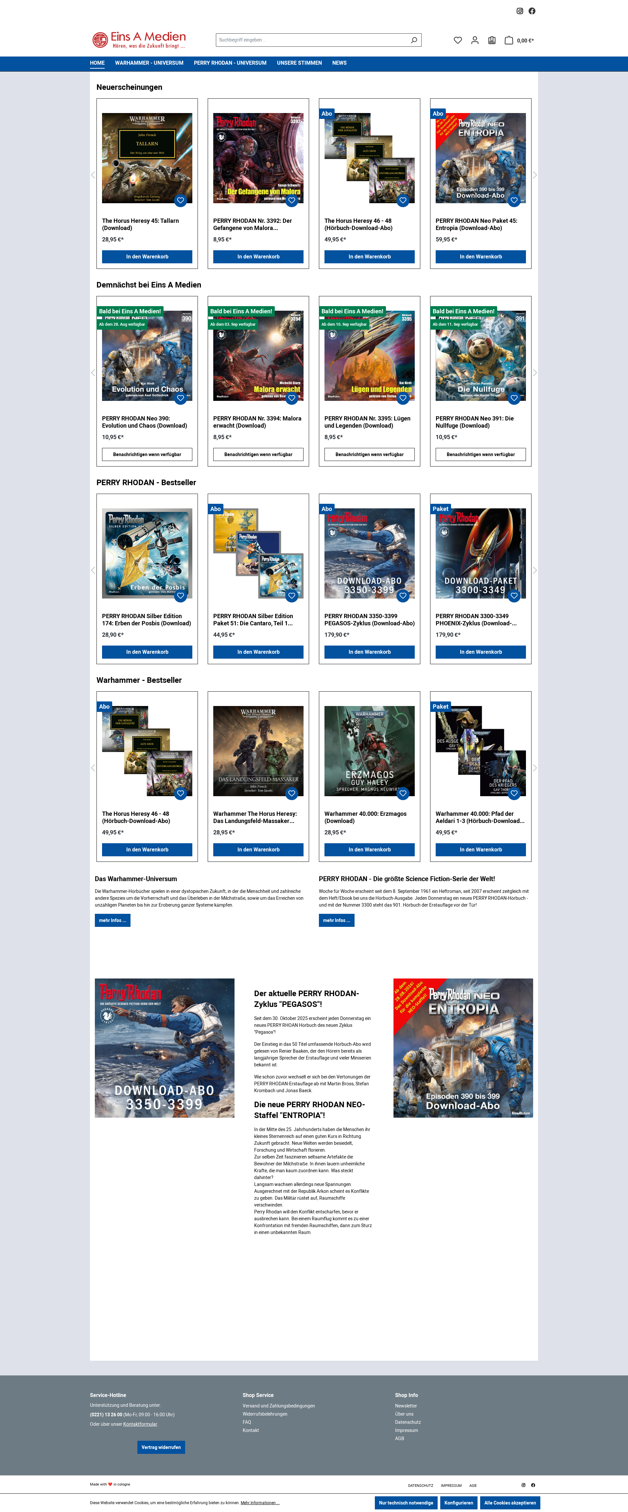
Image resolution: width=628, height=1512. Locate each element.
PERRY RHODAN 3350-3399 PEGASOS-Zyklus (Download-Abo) (369, 620)
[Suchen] (414, 40)
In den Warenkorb (147, 257)
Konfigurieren (459, 1502)
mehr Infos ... (112, 920)
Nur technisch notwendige (406, 1502)
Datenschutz (408, 1422)
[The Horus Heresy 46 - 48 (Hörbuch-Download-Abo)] (369, 158)
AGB (399, 1438)
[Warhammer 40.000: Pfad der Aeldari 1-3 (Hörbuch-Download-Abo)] (481, 751)
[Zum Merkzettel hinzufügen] (180, 200)
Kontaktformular (140, 1424)
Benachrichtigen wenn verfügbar (147, 454)
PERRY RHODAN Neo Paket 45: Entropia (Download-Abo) (476, 224)
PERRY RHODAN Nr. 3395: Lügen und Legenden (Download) (256, 422)
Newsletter (406, 1405)
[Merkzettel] (457, 40)
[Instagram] (520, 9)
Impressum (406, 1430)
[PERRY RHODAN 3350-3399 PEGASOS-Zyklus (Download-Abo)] (369, 553)
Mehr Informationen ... (260, 1503)
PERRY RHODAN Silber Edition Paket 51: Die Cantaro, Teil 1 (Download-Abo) (253, 620)
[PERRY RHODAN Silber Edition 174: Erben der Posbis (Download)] (147, 553)
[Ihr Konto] (474, 40)
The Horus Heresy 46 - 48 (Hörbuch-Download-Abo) (358, 224)
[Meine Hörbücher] (491, 40)
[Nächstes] (535, 175)
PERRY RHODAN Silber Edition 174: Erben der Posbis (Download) (146, 620)
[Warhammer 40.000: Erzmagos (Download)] (369, 751)
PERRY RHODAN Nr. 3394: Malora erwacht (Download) (146, 422)
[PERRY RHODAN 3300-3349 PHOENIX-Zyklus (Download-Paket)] (481, 553)
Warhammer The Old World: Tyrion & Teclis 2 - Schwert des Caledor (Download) (476, 422)
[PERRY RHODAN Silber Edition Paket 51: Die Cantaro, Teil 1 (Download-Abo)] (258, 553)
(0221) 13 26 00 (106, 1414)
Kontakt (251, 1430)
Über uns (404, 1414)
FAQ (247, 1422)
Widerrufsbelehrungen (265, 1414)
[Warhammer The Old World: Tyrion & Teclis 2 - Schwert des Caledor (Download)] (481, 356)
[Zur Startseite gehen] (139, 40)
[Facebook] (532, 9)
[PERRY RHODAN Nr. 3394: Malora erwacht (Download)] (147, 356)
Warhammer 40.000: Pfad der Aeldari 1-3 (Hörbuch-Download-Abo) (479, 817)
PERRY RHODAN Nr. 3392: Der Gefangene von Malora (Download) (252, 224)
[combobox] (311, 40)
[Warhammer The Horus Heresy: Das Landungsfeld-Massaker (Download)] (258, 751)
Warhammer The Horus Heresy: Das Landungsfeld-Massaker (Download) (255, 817)
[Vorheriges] (93, 175)
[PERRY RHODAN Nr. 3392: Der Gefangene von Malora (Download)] (258, 158)
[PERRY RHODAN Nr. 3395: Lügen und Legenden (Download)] (258, 356)
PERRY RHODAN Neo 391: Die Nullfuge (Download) (363, 422)
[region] (314, 175)
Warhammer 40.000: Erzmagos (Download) (365, 817)
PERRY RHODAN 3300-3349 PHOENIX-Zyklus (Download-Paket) (474, 620)
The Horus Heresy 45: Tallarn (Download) (140, 224)
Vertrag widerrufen (161, 1447)
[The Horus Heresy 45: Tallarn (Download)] (147, 158)
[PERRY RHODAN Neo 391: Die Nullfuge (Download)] (369, 356)
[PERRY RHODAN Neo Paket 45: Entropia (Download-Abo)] (481, 158)
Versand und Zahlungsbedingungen (279, 1405)
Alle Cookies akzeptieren (510, 1502)
